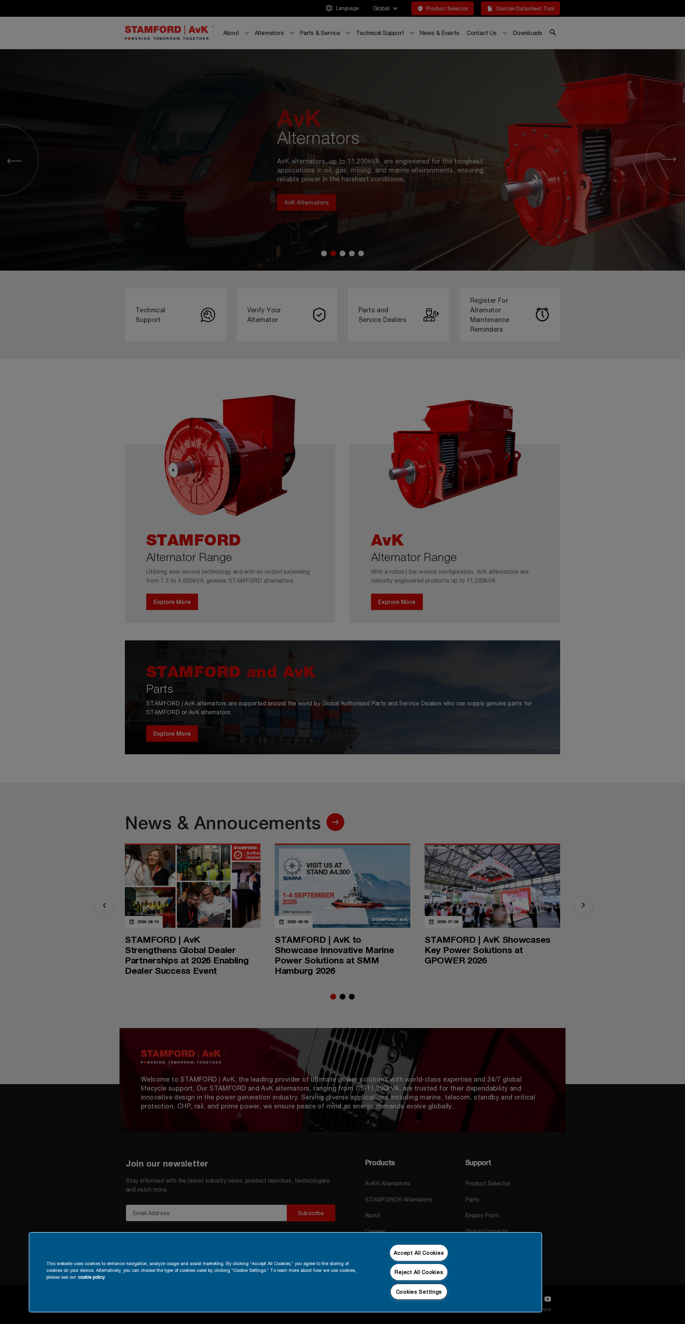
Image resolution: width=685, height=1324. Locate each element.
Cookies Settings (419, 1292)
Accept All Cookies (419, 1253)
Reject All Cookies (419, 1272)
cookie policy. (92, 1277)
